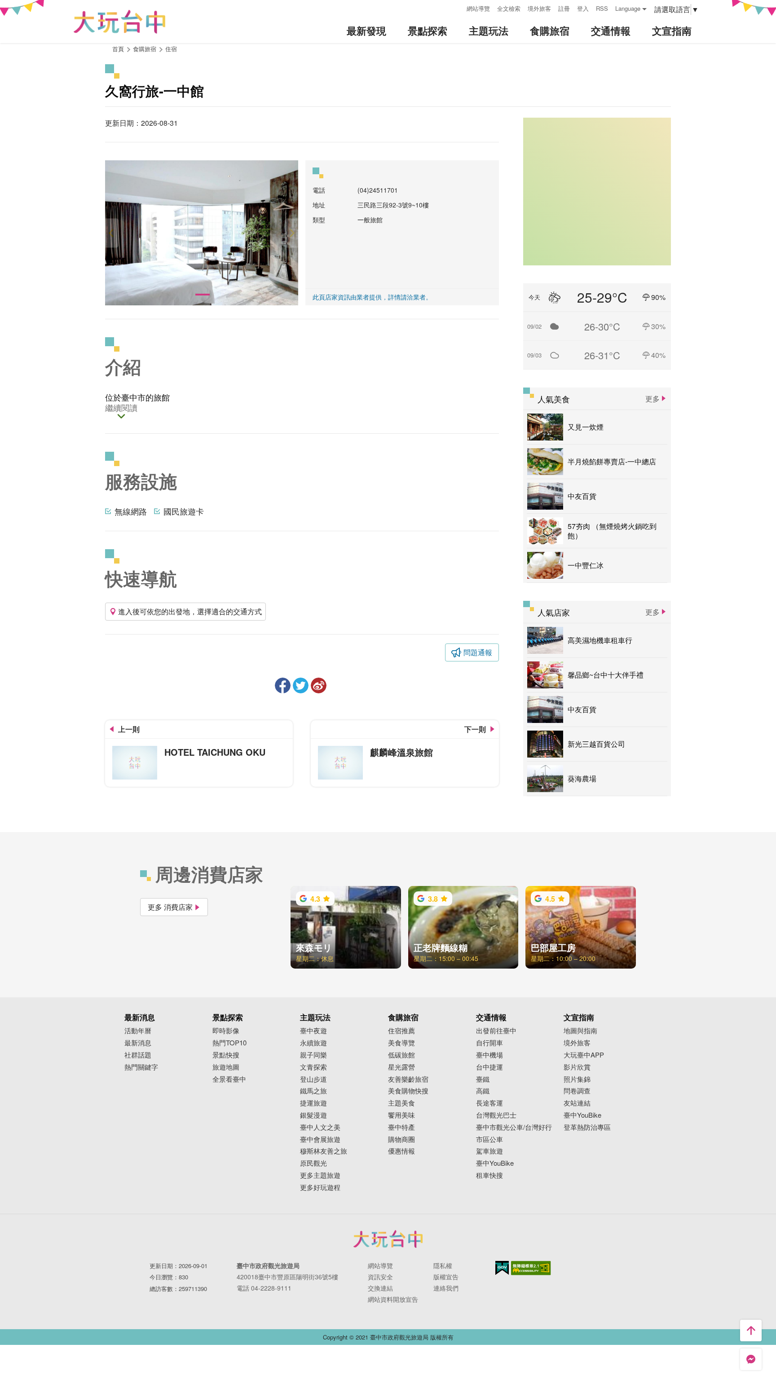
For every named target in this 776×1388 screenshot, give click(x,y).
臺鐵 (482, 1079)
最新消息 (137, 1043)
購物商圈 (401, 1139)
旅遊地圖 (225, 1067)
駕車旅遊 (489, 1151)
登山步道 (313, 1079)
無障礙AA (531, 1268)
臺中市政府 (388, 1239)
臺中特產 (401, 1127)
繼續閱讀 (121, 408)
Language (627, 8)
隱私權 (442, 1265)
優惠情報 (401, 1151)
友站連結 (577, 1103)
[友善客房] (201, 232)
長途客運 (489, 1103)
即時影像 (225, 1031)
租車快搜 (489, 1175)
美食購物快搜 (408, 1091)
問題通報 (477, 652)
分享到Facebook (283, 685)
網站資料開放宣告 (393, 1299)
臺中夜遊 (313, 1031)
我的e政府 (502, 1268)
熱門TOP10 (229, 1043)
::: (456, 7)
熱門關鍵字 (141, 1067)
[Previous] (112, 232)
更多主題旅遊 (320, 1175)
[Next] (291, 232)
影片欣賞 (577, 1067)
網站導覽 (478, 8)
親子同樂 (313, 1055)
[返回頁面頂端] (751, 1330)
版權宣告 (446, 1276)
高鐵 (482, 1091)
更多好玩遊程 (320, 1187)
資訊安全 (380, 1276)
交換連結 (380, 1287)
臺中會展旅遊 (320, 1139)
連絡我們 (446, 1287)
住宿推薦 (401, 1031)
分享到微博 (318, 685)
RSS (602, 8)
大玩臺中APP (584, 1055)
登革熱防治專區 (587, 1127)
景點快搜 (225, 1055)
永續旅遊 (313, 1043)
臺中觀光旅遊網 (119, 22)
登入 (583, 8)
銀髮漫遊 (313, 1115)
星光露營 (401, 1067)
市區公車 (489, 1139)
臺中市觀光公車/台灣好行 (514, 1127)
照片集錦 (577, 1079)
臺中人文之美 (320, 1127)
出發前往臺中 (496, 1031)
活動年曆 (137, 1031)
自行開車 (489, 1043)
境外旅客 (539, 8)
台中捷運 (489, 1067)
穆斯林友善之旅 (323, 1151)
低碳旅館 (401, 1055)
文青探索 (313, 1067)
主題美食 (401, 1103)
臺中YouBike (495, 1163)
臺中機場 (489, 1055)
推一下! (301, 685)
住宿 (171, 48)
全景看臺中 (229, 1079)
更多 (652, 398)
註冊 (564, 8)
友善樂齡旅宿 (408, 1079)
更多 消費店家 (170, 907)
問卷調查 (577, 1091)
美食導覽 (401, 1043)
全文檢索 (508, 8)
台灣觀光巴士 (496, 1115)
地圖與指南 (580, 1031)
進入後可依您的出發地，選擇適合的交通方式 (190, 611)
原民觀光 (313, 1163)
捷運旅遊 (313, 1103)
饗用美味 (401, 1115)
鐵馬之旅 (313, 1091)
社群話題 (137, 1055)
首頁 (118, 48)
